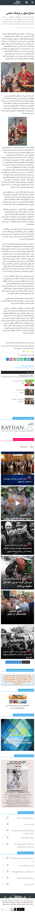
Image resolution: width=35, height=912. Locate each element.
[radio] (33, 351)
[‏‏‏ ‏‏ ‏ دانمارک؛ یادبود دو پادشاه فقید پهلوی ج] (17, 503)
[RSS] (15, 897)
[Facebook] (30, 897)
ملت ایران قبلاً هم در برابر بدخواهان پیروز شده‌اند (22, 872)
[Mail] (20, 897)
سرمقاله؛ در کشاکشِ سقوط (28, 838)
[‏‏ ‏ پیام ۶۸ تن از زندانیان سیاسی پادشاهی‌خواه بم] (17, 538)
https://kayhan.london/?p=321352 (24, 368)
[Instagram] (25, 897)
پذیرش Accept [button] (20, 909)
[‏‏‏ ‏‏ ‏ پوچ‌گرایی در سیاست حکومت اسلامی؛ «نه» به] (17, 642)
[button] (32, 2)
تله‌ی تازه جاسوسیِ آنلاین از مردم (26, 865)
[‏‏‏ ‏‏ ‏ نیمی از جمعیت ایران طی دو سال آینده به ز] (17, 573)
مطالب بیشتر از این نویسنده (26, 375)
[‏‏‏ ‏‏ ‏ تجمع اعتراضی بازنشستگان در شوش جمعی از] (17, 607)
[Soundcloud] (10, 897)
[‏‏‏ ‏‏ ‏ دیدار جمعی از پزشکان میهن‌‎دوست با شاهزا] (17, 468)
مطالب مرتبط (29, 372)
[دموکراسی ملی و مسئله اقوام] (29, 383)
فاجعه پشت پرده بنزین (29, 824)
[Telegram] (5, 897)
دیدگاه (32, 385)
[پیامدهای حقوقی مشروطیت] (29, 392)
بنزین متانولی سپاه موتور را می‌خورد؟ (25, 818)
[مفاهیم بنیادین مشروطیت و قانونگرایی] (29, 401)
